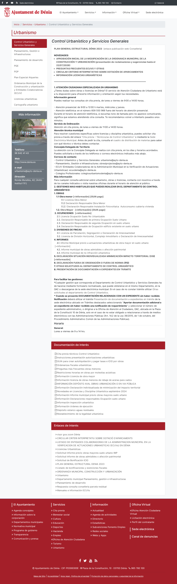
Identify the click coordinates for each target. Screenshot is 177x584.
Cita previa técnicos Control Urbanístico (78, 353)
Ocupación (75, 216)
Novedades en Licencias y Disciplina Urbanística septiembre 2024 (92, 391)
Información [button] (108, 12)
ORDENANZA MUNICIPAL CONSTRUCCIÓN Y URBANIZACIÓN (89, 471)
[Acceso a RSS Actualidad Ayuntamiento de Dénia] (17, 2)
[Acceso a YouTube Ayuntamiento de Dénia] (12, 2)
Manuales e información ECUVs (73, 490)
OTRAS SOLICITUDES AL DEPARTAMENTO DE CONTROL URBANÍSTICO (95, 266)
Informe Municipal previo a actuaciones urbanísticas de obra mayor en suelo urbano (105, 243)
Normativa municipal (24, 526)
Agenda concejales (23, 510)
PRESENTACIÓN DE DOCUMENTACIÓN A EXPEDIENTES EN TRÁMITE (94, 269)
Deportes (57, 527)
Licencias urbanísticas (25, 99)
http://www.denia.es (25, 162)
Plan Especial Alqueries (26, 77)
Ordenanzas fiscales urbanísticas (74, 365)
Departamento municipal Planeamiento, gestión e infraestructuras (91, 479)
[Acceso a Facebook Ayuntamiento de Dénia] (3, 2)
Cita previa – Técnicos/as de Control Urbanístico (108, 137)
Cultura (56, 518)
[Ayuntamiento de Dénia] (28, 12)
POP (16, 71)
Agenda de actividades (104, 514)
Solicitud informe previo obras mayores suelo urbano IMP (87, 452)
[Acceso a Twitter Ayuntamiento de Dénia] (7, 2)
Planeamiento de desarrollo (28, 60)
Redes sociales (100, 531)
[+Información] (62, 259)
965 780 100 (103, 3)
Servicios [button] (89, 12)
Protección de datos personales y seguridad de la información (117, 576)
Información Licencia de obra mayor (76, 376)
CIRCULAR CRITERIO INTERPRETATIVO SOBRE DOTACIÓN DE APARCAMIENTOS (99, 71)
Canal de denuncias (145, 536)
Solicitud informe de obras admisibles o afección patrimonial (89, 456)
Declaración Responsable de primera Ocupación (86, 219)
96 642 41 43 (22, 153)
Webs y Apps (99, 535)
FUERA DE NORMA (113, 262)
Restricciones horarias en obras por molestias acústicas (86, 372)
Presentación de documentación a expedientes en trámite (124, 299)
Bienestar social (61, 514)
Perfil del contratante (142, 522)
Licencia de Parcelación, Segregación (81, 233)
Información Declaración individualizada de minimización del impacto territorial (98, 387)
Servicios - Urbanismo (34, 24)
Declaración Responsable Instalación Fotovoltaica (93, 206)
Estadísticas (98, 523)
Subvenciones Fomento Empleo (108, 527)
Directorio (97, 518)
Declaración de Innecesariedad (119, 233)
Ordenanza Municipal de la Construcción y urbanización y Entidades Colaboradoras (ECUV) (29, 88)
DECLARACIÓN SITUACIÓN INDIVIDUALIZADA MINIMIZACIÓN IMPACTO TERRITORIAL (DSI (105, 256)
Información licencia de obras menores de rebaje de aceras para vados (94, 380)
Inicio (16, 24)
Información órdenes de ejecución (75, 406)
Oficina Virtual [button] (130, 12)
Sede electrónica (154, 12)
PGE (16, 65)
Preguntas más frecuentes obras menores (79, 368)
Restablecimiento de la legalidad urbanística (80, 413)
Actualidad (98, 510)
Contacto (118, 3)
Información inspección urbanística (75, 402)
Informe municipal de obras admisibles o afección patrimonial (93, 249)
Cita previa (58, 510)
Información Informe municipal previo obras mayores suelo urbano (92, 395)
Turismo (56, 543)
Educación (58, 523)
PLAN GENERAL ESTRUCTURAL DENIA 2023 (80, 464)
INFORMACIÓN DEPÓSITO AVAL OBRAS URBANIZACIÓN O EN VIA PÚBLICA (96, 383)
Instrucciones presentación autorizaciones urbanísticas (85, 357)
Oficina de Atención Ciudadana (68, 539)
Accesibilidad (53, 576)
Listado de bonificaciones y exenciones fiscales (82, 467)
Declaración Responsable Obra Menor (85, 203)
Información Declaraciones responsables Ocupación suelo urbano (91, 398)
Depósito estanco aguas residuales (75, 410)
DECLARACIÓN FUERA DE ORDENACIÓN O (80, 262)
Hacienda (57, 531)
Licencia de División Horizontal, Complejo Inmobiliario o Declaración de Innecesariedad (107, 236)
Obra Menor (80, 199)
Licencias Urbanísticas (68, 449)
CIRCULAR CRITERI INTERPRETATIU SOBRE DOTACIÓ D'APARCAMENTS (94, 438)
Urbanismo (62, 475)
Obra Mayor (66, 209)
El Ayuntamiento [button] (68, 12)
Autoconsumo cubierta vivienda (137, 206)
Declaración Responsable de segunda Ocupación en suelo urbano (95, 223)
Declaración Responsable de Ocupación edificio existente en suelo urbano (100, 226)
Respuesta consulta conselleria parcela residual (82, 486)
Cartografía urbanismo (26, 104)
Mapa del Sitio (39, 576)
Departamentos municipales (28, 522)
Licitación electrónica (142, 518)
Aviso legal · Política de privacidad (75, 576)
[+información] (81, 196)
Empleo (56, 535)
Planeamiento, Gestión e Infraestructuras (26, 53)
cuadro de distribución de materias (131, 140)
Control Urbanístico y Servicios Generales (25, 43)
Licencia (69, 199)
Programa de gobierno (25, 530)
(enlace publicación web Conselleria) (98, 48)
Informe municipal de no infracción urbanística (85, 252)
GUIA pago (97, 196)
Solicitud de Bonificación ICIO (72, 460)
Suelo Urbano (119, 219)
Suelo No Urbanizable (93, 216)
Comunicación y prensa (25, 538)
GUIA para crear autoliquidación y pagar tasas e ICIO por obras (90, 361)
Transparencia (20, 534)
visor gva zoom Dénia (68, 434)
